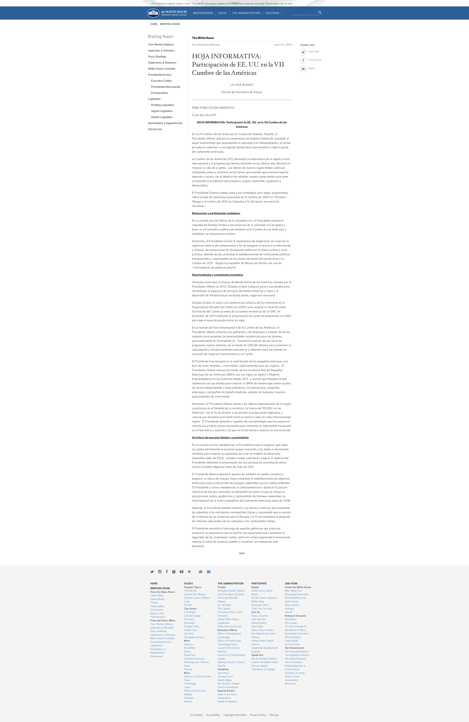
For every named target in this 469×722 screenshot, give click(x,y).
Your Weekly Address (161, 44)
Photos (154, 602)
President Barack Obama (231, 590)
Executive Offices (227, 630)
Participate (259, 583)
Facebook (311, 59)
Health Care (190, 630)
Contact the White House (264, 662)
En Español (196, 715)
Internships (257, 626)
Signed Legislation (162, 111)
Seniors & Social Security (197, 676)
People (222, 587)
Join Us (255, 612)
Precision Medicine (228, 687)
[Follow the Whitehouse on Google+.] (173, 572)
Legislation (154, 98)
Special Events (226, 690)
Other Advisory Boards (230, 626)
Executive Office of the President (230, 614)
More (187, 640)
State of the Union (227, 694)
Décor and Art (292, 605)
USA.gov (274, 715)
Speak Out (257, 655)
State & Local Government (292, 678)
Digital (255, 587)
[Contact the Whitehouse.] (198, 572)
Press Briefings (157, 56)
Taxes (187, 680)
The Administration (246, 12)
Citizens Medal (259, 665)
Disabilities (190, 648)
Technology (190, 683)
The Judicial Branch (295, 658)
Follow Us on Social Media (261, 592)
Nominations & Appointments (165, 123)
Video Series (291, 601)
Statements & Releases (162, 62)
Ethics (187, 651)
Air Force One (292, 644)
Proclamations (159, 92)
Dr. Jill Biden (224, 605)
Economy (189, 619)
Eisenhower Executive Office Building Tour (297, 596)
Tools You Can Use (261, 608)
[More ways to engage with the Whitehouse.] (189, 572)
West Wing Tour (293, 590)
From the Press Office (162, 620)
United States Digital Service (262, 642)
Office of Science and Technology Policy (229, 642)
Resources (290, 683)
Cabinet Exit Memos (195, 594)
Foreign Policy (191, 626)
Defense (188, 644)
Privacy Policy (257, 715)
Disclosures (155, 129)
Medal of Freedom (227, 701)
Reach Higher (225, 680)
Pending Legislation (162, 104)
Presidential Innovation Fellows (263, 635)
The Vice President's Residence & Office (296, 628)
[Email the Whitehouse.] (209, 572)
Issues (222, 12)
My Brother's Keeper (228, 683)
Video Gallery (157, 606)
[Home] (167, 17)
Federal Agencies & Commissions (295, 667)
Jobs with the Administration (259, 621)
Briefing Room (203, 12)
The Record (190, 590)
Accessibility (213, 715)
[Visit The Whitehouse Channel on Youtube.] (181, 572)
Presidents (290, 619)
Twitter (311, 51)
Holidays (289, 608)
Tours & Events (259, 615)
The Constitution (293, 662)
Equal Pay (189, 655)
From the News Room (162, 592)
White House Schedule (161, 68)
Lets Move (223, 673)
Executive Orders (161, 80)
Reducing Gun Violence (196, 662)
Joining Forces (225, 676)
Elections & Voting (294, 673)
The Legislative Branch (297, 655)
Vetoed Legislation (162, 117)
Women (188, 701)
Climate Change (192, 615)
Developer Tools (259, 605)
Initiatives (223, 669)
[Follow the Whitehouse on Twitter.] (152, 572)
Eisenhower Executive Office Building (297, 635)
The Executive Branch (297, 651)
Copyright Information (235, 715)
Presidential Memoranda (165, 86)
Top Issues (190, 608)
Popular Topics (192, 587)
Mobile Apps (257, 601)
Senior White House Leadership (228, 621)
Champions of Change (263, 669)
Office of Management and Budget (229, 635)
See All (188, 605)
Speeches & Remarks (161, 50)
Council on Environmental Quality (231, 657)
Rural (187, 665)
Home (154, 24)
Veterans (188, 698)
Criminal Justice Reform (197, 597)
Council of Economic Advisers (229, 650)
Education (189, 623)
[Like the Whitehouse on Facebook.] (167, 572)
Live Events (156, 609)
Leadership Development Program (264, 650)
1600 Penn (272, 12)
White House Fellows (262, 630)
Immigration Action (194, 637)
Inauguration (224, 698)
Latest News (157, 595)
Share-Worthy (157, 599)
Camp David (291, 640)
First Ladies (291, 623)
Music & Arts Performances (157, 615)
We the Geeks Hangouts (264, 597)
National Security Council (231, 662)
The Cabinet (224, 608)
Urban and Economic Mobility (195, 692)
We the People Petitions (264, 658)
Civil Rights (190, 612)
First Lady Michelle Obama (228, 599)
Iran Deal (189, 633)
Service (188, 669)
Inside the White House (298, 587)
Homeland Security (194, 658)
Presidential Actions (159, 74)
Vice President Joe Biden (231, 594)
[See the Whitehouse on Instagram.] (159, 572)
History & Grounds (295, 615)
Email (311, 68)
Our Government (294, 648)
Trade (187, 687)
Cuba (187, 601)
